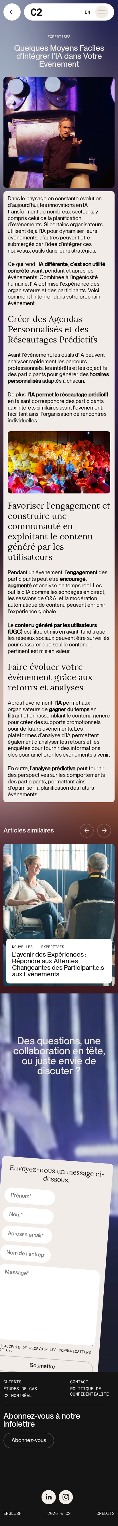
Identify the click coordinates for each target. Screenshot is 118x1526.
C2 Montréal (17, 1395)
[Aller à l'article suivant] (104, 831)
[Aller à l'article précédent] (87, 831)
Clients (12, 1381)
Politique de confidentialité (89, 1391)
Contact (79, 1381)
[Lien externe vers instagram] (66, 1497)
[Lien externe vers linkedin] (49, 1497)
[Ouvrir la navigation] (101, 12)
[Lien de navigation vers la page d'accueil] (36, 12)
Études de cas (20, 1388)
